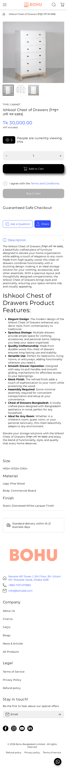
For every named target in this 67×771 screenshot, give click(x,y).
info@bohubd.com (20, 590)
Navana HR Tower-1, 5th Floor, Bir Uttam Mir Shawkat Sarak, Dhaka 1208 (34, 578)
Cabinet (15, 104)
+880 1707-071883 (19, 585)
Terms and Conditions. (45, 183)
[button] (62, 5)
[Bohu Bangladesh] (33, 4)
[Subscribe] (59, 714)
